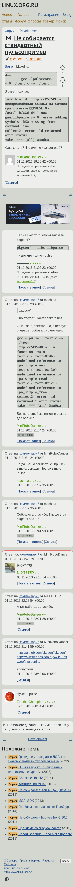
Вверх (65, 861)
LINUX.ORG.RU (20, 5)
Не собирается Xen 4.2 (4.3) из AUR (44, 790)
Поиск (61, 21)
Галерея (24, 15)
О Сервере (10, 860)
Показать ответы (30, 541)
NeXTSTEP (25, 572)
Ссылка (11, 182)
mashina (23, 263)
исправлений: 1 (26, 281)
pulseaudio (34, 59)
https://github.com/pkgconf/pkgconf (41, 652)
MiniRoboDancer (29, 157)
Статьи (7, 21)
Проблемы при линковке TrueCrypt (44, 806)
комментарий (29, 300)
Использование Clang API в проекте (45, 834)
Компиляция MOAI (32, 784)
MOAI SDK (26, 800)
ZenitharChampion (30, 701)
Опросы (34, 21)
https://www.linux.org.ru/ (18, 871)
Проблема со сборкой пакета (39, 828)
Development (28, 31)
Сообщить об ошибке (16, 868)
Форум (20, 21)
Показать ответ (29, 287)
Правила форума (29, 860)
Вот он (10, 66)
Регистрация (48, 15)
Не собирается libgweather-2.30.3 (43, 817)
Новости (9, 15)
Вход (66, 15)
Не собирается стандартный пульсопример (30, 44)
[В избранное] (62, 67)
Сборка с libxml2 (30, 778)
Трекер (48, 21)
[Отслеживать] (62, 80)
